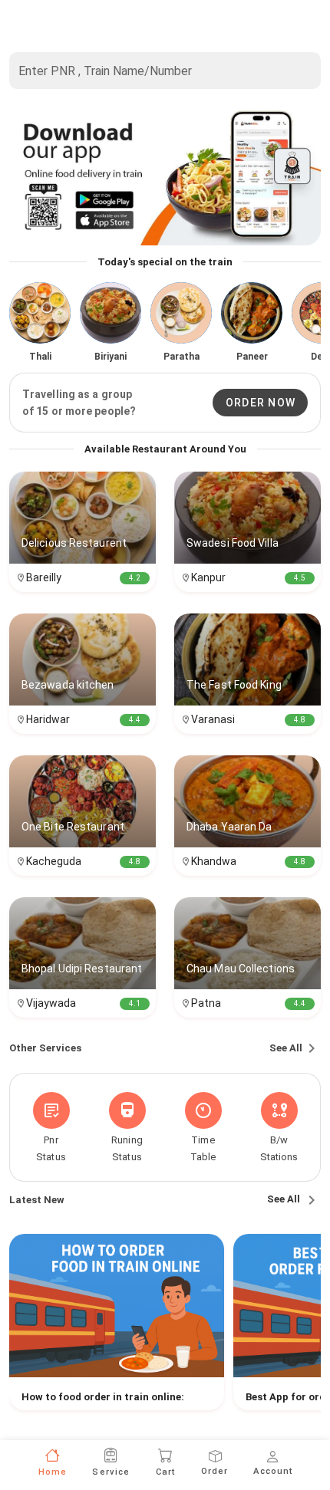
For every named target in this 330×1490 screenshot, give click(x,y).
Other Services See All (155, 1048)
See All (284, 1199)
